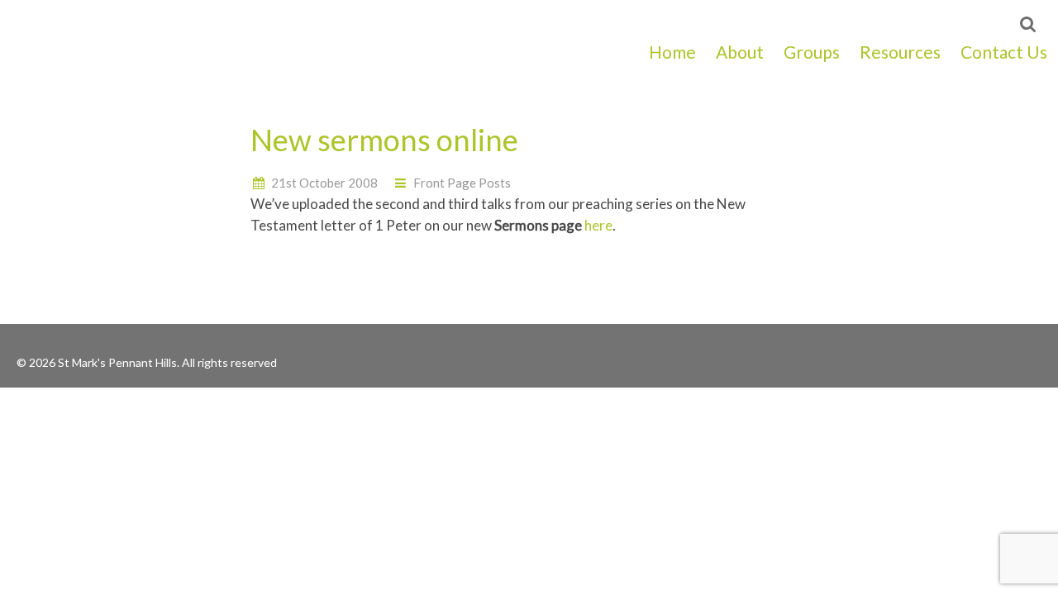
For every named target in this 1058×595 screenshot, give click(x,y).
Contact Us (1003, 51)
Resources (900, 51)
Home (672, 51)
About (740, 51)
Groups (812, 51)
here (598, 225)
